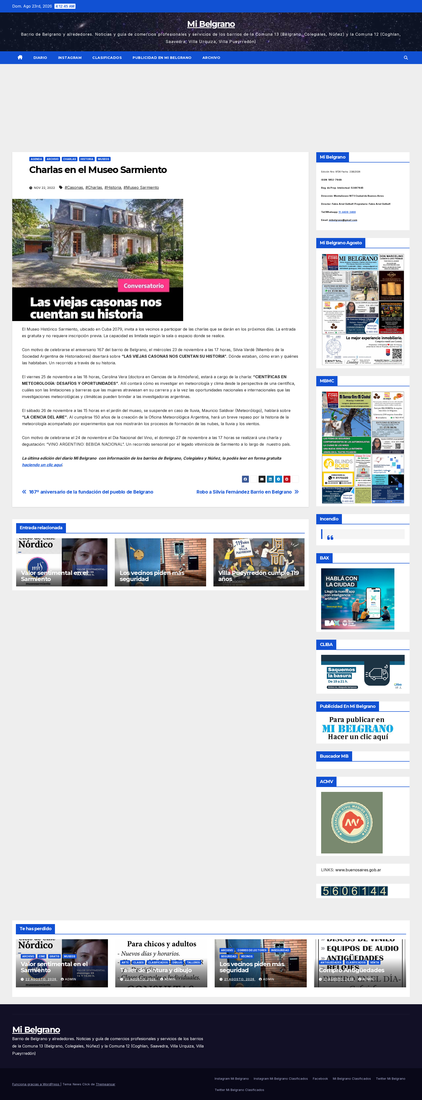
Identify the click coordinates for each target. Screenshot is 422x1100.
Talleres (193, 962)
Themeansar (105, 1084)
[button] (406, 57)
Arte (125, 962)
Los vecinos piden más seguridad (152, 575)
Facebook (320, 1078)
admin (70, 979)
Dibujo (177, 962)
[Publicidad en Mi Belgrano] (357, 728)
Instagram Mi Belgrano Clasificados (281, 1078)
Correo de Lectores (252, 950)
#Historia (113, 187)
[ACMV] (352, 822)
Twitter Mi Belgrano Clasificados (239, 1090)
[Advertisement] (211, 100)
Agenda (36, 159)
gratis (54, 956)
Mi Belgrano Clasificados (352, 1078)
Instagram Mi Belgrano (232, 1078)
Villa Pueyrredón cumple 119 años (258, 575)
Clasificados (107, 57)
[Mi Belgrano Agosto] (363, 309)
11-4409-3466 (347, 212)
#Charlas (93, 187)
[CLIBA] (363, 672)
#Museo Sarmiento (141, 187)
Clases (138, 962)
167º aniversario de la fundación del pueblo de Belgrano (91, 492)
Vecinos (247, 956)
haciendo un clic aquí (42, 464)
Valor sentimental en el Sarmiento (54, 575)
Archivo (211, 57)
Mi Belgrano (211, 24)
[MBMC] (363, 447)
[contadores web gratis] (354, 890)
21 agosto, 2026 (239, 979)
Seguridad (228, 956)
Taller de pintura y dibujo (156, 970)
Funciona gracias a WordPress (36, 1084)
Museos (103, 159)
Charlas (69, 159)
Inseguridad (280, 950)
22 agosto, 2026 (41, 979)
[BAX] (357, 598)
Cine (42, 956)
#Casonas (74, 187)
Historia (87, 159)
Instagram (70, 57)
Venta (374, 962)
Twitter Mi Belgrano (390, 1078)
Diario (40, 57)
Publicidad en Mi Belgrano (162, 57)
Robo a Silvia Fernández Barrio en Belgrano (244, 492)
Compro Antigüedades (351, 970)
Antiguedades (330, 962)
